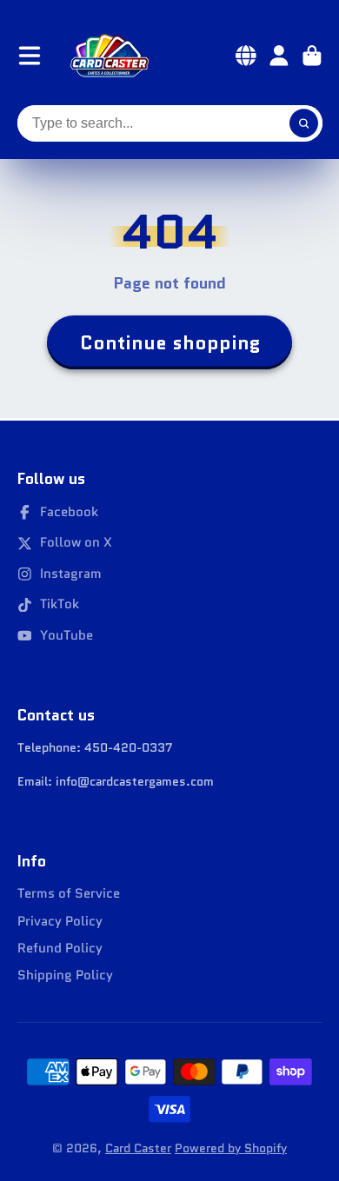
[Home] (109, 55)
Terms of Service (68, 894)
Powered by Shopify (231, 1148)
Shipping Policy (65, 975)
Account (279, 55)
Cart (312, 55)
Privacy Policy (60, 921)
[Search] (304, 123)
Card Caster (138, 1148)
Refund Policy (60, 948)
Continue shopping (170, 342)
